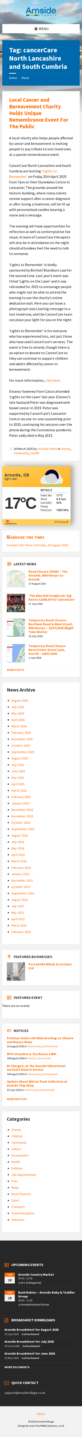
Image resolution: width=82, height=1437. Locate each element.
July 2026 (17, 707)
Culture (16, 1149)
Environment (50, 1046)
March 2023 (19, 925)
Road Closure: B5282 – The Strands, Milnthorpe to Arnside (47, 575)
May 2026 (17, 713)
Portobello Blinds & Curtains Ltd (50, 966)
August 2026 (19, 700)
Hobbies (17, 1168)
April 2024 (18, 855)
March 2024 (19, 861)
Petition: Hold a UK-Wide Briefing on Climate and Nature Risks (40, 1040)
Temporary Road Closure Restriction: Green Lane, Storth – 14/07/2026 (47, 650)
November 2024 (22, 816)
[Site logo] (41, 15)
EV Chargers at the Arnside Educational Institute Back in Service (36, 1068)
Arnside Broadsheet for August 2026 (32, 1330)
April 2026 (18, 720)
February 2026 (21, 733)
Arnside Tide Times (27, 537)
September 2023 (22, 893)
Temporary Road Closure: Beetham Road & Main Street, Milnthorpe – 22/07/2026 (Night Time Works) (51, 626)
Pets (14, 1181)
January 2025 (20, 803)
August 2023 (19, 900)
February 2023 (21, 932)
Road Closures (21, 1194)
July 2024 (17, 842)
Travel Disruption (22, 1213)
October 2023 (20, 887)
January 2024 (20, 874)
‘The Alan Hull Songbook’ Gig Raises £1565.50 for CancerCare (51, 598)
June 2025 (18, 771)
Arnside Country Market (36, 1274)
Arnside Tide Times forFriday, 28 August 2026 (37, 545)
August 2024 (19, 835)
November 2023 (22, 880)
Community (21, 453)
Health (35, 453)
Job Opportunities (23, 1175)
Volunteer (18, 1220)
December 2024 (22, 810)
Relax (15, 1187)
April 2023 (18, 919)
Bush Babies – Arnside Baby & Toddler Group (46, 1294)
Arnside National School (35, 1304)
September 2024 (22, 829)
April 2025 (18, 784)
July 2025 (17, 765)
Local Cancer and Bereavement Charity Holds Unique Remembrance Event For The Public (38, 113)
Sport (15, 1200)
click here (52, 380)
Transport (18, 1207)
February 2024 (21, 868)
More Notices (17, 1099)
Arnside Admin (47, 449)
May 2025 (17, 778)
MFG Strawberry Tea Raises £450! (31, 1054)
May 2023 (17, 912)
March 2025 (19, 790)
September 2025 (22, 752)
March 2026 (19, 726)
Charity (65, 449)
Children (17, 1136)
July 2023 (17, 906)
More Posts (15, 670)
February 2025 (21, 797)
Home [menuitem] (41, 1414)
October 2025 (20, 745)
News (25, 78)
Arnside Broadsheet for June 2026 (30, 1353)
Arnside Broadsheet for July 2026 (29, 1341)
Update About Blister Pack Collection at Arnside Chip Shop (37, 1083)
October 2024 (20, 823)
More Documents (17, 1367)
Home (13, 78)
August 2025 (19, 758)
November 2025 (22, 739)
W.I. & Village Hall (31, 1282)
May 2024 (17, 848)
